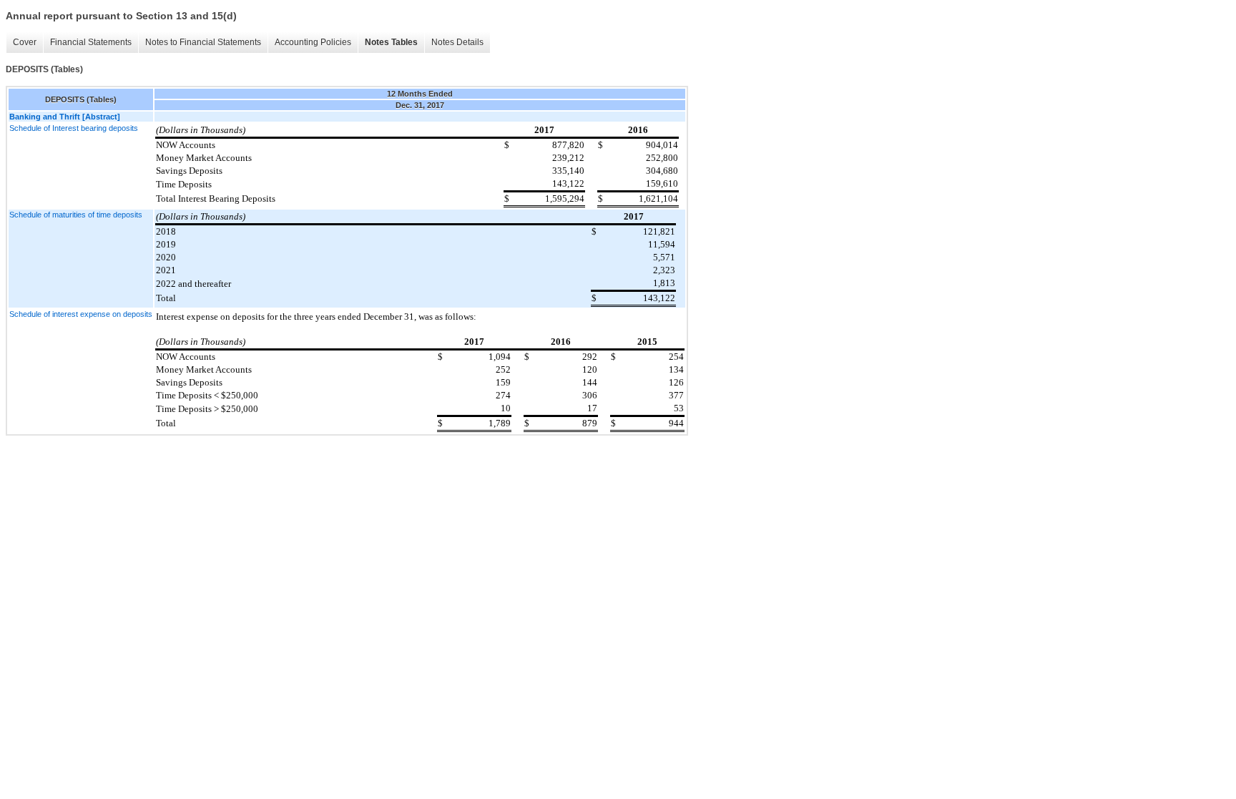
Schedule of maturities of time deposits (75, 214)
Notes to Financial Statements (203, 42)
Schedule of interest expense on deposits (80, 314)
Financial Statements (91, 42)
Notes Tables (391, 42)
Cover (24, 42)
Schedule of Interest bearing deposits (73, 128)
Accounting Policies (313, 42)
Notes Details (457, 42)
